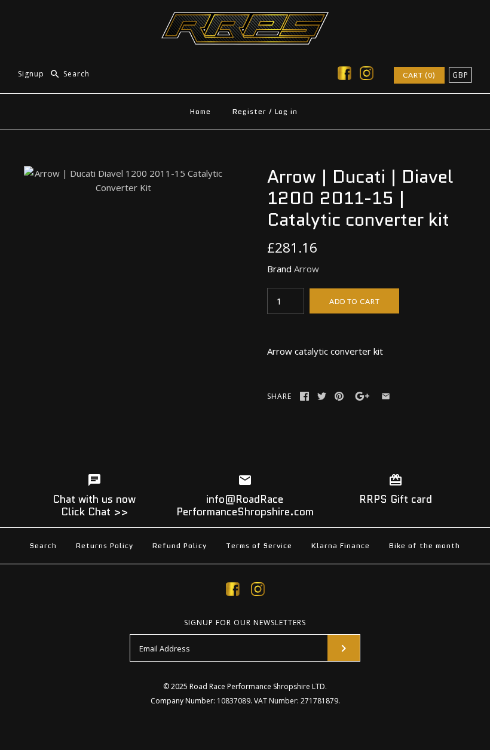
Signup (31, 74)
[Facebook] (344, 75)
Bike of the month (424, 545)
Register (249, 111)
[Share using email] (385, 396)
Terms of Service (259, 545)
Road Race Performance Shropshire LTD (257, 686)
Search (43, 545)
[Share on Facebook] (304, 396)
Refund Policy (179, 545)
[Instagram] (366, 75)
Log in (286, 111)
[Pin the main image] (339, 396)
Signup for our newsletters (245, 623)
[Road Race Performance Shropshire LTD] (245, 19)
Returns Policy (104, 545)
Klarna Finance (340, 545)
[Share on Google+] (362, 396)
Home (200, 111)
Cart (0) (419, 74)
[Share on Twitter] (321, 396)
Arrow (306, 269)
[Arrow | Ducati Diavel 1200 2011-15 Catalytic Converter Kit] (123, 173)
